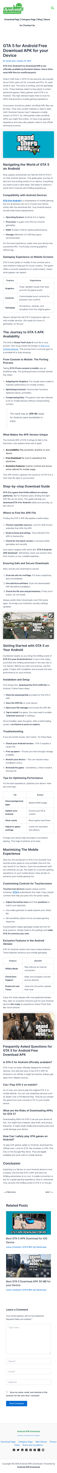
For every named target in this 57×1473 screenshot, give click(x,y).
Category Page (25, 1442)
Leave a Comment (13, 1247)
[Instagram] (34, 1450)
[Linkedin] (22, 1450)
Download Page (12, 19)
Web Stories (41, 1442)
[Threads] (39, 1450)
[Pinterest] (30, 1450)
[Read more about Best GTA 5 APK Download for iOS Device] (28, 1223)
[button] (52, 8)
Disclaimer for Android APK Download (28, 1435)
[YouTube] (43, 1450)
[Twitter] (18, 1450)
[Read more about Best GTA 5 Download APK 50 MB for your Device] (28, 1265)
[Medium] (26, 1450)
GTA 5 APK (27, 1247)
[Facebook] (14, 1450)
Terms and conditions (32, 1445)
